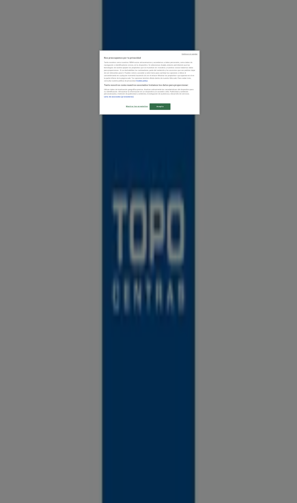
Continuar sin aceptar (190, 54)
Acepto (160, 106)
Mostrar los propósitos (137, 106)
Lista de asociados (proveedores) (119, 97)
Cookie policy (142, 81)
